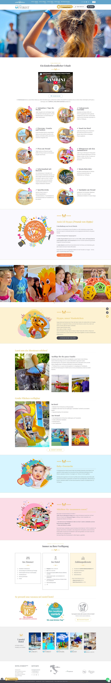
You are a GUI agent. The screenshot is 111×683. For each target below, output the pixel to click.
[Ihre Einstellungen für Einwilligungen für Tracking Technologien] (109, 681)
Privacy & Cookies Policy (81, 681)
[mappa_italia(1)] (54, 664)
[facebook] (82, 1)
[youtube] (86, 1)
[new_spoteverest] (49, 633)
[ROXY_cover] (76, 633)
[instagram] (84, 1)
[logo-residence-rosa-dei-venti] (89, 650)
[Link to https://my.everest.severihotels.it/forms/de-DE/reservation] (107, 316)
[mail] (88, 1)
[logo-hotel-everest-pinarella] (22, 5)
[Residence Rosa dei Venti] (90, 633)
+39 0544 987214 (35, 671)
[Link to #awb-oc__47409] (107, 308)
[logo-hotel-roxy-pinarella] (74, 650)
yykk (87, 681)
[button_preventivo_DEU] (64, 5)
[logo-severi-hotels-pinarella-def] (20, 1)
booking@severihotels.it (36, 669)
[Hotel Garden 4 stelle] (35, 633)
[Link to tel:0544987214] (2, 679)
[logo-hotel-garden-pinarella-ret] (33, 650)
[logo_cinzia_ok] (60, 650)
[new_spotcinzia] (62, 633)
